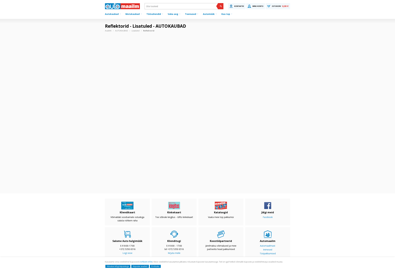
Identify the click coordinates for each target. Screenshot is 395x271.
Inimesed (267, 249)
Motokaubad (132, 14)
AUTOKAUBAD (121, 30)
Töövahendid (153, 14)
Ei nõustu (155, 266)
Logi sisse (127, 253)
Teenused (190, 14)
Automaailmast (267, 245)
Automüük (209, 14)
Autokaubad (112, 14)
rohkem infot (146, 261)
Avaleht (108, 30)
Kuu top (225, 14)
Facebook (268, 217)
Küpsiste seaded (140, 266)
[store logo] (122, 6)
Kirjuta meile (174, 253)
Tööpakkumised (268, 253)
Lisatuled (135, 30)
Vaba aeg (173, 14)
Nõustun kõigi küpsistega (118, 266)
